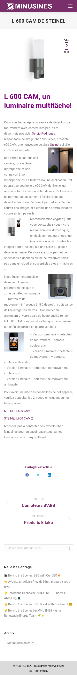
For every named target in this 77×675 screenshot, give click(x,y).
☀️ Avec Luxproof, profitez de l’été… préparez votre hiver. (37, 584)
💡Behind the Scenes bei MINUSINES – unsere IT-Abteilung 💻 (35, 595)
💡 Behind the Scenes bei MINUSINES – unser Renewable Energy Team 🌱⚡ (33, 613)
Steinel (54, 144)
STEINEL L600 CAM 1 (18, 411)
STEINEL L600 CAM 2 (18, 418)
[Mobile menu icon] (70, 6)
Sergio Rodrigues (43, 133)
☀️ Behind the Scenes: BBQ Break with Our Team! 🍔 (38, 604)
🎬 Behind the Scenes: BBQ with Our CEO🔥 (32, 575)
